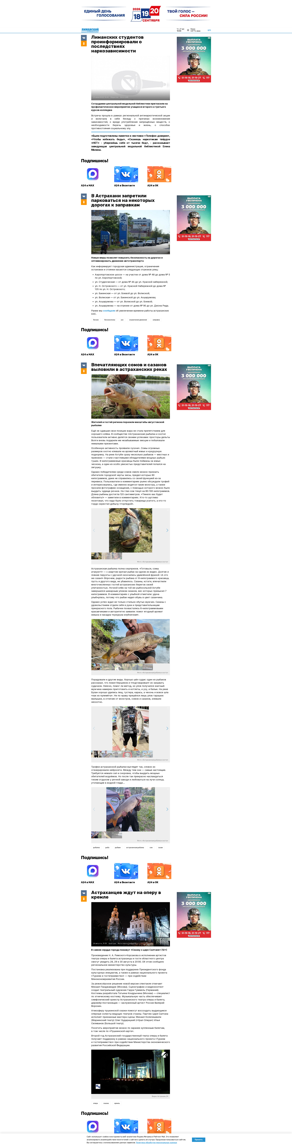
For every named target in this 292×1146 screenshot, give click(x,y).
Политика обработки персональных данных (156, 1143)
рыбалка (96, 848)
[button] (167, 530)
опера (95, 1103)
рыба (107, 848)
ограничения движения (138, 320)
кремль (117, 1103)
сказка (106, 1103)
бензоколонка (109, 320)
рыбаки (118, 848)
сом (151, 848)
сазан (160, 848)
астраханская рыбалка (135, 848)
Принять (199, 1140)
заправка (156, 320)
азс (122, 320)
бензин (96, 320)
